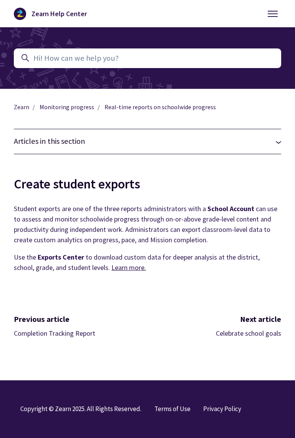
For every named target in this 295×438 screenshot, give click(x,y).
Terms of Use (172, 409)
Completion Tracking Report (54, 333)
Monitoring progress (67, 107)
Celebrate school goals (248, 333)
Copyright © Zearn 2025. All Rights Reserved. (80, 409)
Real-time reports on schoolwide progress (160, 107)
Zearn (21, 107)
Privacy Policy (222, 409)
